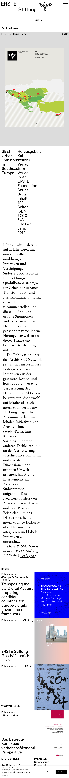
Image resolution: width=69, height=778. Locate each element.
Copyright (40, 765)
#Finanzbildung (10, 716)
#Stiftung (6, 580)
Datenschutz (41, 762)
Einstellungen (38, 771)
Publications (8, 574)
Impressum (41, 759)
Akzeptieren (61, 771)
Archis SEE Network (25, 359)
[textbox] (50, 20)
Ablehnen (50, 771)
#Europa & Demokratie (14, 577)
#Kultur (29, 666)
